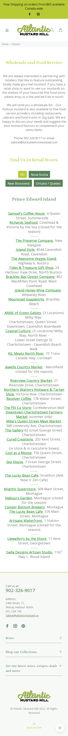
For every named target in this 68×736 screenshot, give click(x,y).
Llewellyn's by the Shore (26, 538)
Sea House (14, 462)
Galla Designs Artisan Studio (29, 552)
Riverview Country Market (31, 380)
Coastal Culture (18, 331)
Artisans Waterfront (25, 520)
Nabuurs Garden (18, 498)
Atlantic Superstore (20, 489)
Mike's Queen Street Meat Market (33, 421)
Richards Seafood (23, 222)
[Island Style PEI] (15, 249)
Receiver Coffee (18, 398)
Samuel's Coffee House (26, 213)
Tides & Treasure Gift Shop (31, 267)
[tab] (22, 174)
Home (5, 44)
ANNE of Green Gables (23, 313)
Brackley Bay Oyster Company (30, 276)
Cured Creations (20, 439)
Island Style (25, 249)
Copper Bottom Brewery (25, 507)
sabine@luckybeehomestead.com (34, 142)
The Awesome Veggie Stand (33, 258)
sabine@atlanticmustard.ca (22, 615)
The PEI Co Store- (18, 407)
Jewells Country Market (24, 367)
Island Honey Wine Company (37, 290)
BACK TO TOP (34, 727)
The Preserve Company (34, 240)
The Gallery (14, 430)
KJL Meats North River (26, 353)
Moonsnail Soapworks (26, 299)
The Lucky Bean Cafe (21, 475)
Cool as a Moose (18, 453)
